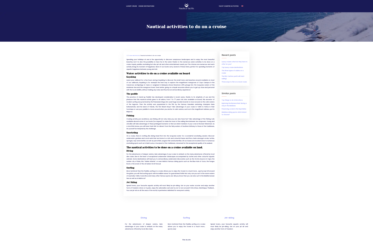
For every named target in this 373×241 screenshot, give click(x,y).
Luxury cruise (131, 6)
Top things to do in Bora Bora (232, 100)
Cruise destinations (146, 6)
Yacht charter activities (229, 6)
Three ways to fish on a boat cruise (234, 82)
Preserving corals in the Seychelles (234, 109)
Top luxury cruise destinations (232, 67)
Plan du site (186, 240)
